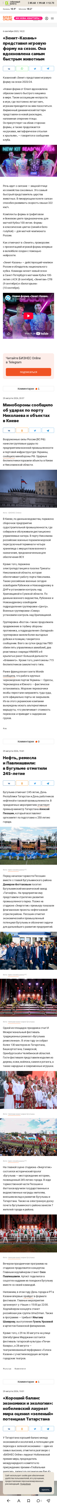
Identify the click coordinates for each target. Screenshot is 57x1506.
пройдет (28, 1296)
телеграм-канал (14, 1022)
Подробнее (25, 1484)
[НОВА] (27, 18)
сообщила (9, 675)
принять (45, 1489)
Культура (7, 1369)
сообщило (9, 456)
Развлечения (20, 1369)
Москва (22, 9)
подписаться (28, 372)
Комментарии (28, 388)
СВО (5, 729)
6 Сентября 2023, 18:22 (14, 31)
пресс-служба (13, 870)
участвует (44, 804)
